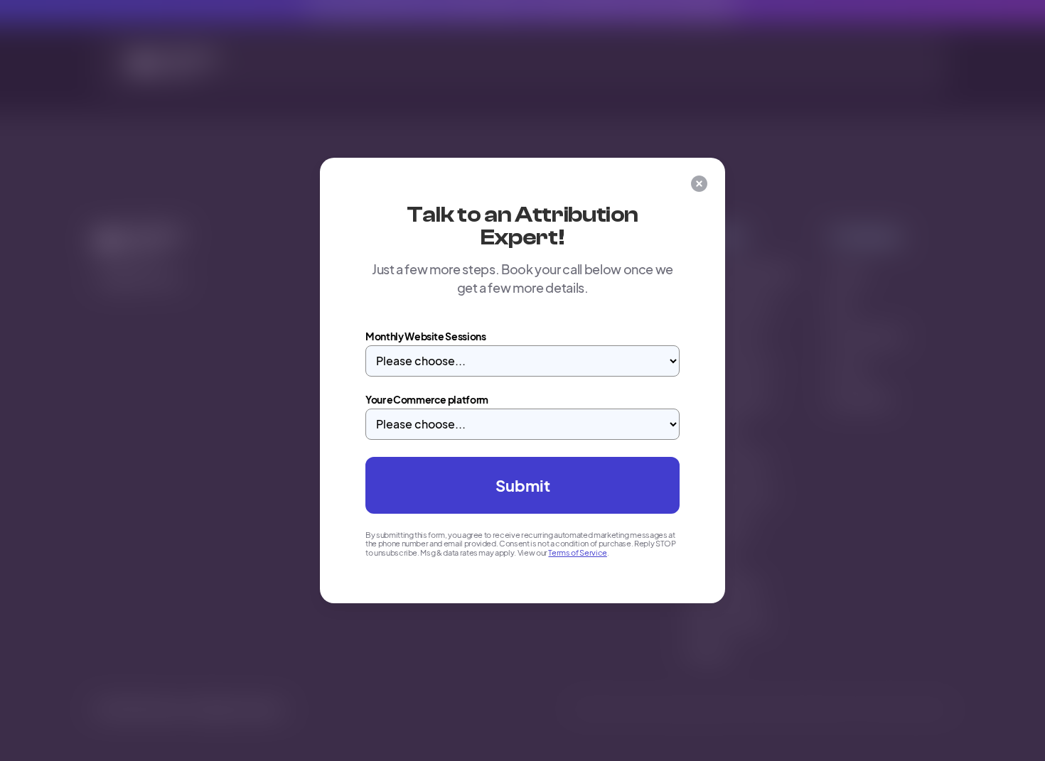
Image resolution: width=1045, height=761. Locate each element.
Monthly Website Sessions (425, 336)
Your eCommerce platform (426, 399)
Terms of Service (577, 552)
